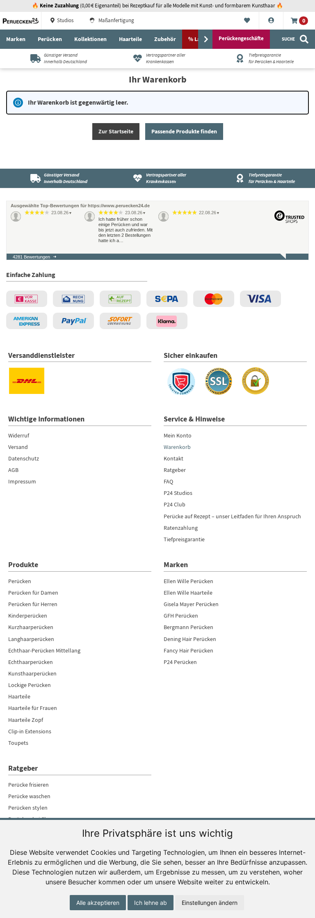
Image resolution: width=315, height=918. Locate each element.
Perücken (50, 39)
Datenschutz (23, 458)
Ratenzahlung (181, 527)
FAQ (168, 481)
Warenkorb (177, 447)
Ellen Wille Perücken (188, 581)
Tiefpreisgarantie (184, 539)
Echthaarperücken (30, 662)
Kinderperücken (27, 615)
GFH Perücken (181, 615)
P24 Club (174, 504)
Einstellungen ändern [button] (209, 902)
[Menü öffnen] (206, 39)
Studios (64, 20)
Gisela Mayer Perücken (191, 604)
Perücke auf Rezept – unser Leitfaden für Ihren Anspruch (232, 516)
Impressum (22, 481)
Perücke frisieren (28, 784)
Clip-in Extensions (29, 731)
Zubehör (165, 39)
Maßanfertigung (115, 20)
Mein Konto (178, 435)
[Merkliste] (247, 21)
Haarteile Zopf (25, 719)
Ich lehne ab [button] (150, 902)
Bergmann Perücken (188, 627)
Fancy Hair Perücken (188, 650)
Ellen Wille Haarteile (188, 592)
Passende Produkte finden (184, 131)
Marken (15, 39)
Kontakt (173, 458)
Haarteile (130, 39)
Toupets (18, 742)
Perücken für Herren (32, 604)
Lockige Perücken (29, 685)
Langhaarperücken (31, 639)
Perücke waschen (29, 796)
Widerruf (18, 435)
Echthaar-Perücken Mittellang (44, 650)
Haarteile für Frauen (32, 708)
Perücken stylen (28, 807)
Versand (18, 447)
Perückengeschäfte (241, 38)
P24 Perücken (180, 662)
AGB (13, 470)
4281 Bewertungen (31, 256)
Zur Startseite (115, 131)
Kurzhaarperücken (30, 627)
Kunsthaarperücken (32, 673)
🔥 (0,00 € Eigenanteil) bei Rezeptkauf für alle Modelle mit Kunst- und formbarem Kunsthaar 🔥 (157, 5)
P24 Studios (178, 493)
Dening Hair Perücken (190, 639)
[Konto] (271, 21)
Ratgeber (175, 470)
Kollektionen (90, 39)
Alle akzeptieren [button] (97, 902)
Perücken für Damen (33, 592)
